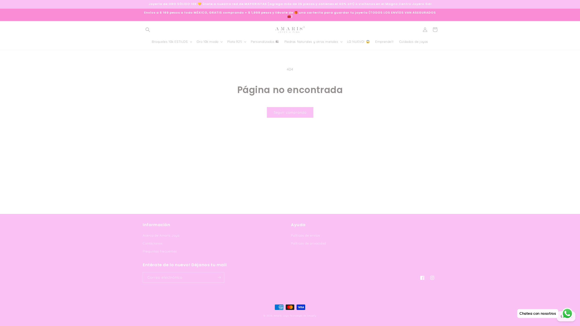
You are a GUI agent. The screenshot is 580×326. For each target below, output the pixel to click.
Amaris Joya (281, 315)
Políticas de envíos (305, 235)
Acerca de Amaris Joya (161, 235)
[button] (148, 30)
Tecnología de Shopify (303, 315)
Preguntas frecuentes (160, 251)
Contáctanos (153, 243)
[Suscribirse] (219, 277)
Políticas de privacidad (308, 243)
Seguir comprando (290, 112)
